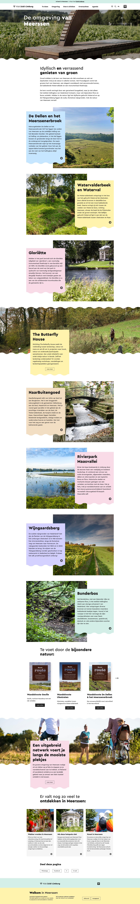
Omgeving (56, 6)
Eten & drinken (69, 6)
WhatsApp (44, 871)
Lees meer (50, 369)
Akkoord (86, 898)
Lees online (40, 705)
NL (118, 6)
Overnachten (84, 6)
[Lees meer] (61, 158)
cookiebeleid (70, 898)
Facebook (57, 871)
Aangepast (95, 898)
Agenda (95, 6)
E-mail (75, 871)
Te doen (45, 6)
